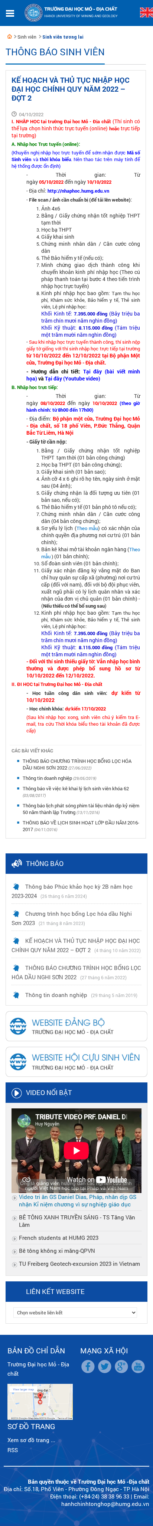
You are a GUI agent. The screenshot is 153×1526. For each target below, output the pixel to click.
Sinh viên (26, 37)
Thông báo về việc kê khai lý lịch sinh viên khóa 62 (76, 788)
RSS (12, 1450)
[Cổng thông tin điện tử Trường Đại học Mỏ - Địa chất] (9, 36)
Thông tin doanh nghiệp (48, 778)
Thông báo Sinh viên (55, 52)
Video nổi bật (49, 1092)
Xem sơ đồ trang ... (31, 1440)
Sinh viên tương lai (63, 37)
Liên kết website (55, 1291)
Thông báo (45, 863)
